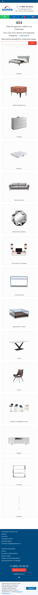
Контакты (4, 536)
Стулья (19, 390)
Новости (4, 534)
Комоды (19, 137)
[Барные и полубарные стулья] (19, 408)
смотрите (24, 35)
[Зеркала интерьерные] (19, 218)
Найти (32, 43)
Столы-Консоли (19, 295)
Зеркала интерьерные (19, 232)
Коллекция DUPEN (7, 539)
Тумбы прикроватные (19, 105)
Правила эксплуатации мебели (10, 558)
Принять (31, 588)
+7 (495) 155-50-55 (25, 7)
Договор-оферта (6, 541)
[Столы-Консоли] (19, 281)
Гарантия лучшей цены (8, 549)
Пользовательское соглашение (10, 560)
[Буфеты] (19, 439)
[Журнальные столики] (19, 313)
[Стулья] (19, 376)
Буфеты (19, 453)
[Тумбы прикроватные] (19, 91)
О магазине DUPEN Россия (9, 531)
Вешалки (19, 516)
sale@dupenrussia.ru (26, 9)
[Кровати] (19, 60)
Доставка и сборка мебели (9, 553)
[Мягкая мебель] (19, 186)
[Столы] (19, 344)
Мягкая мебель (19, 200)
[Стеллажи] (19, 471)
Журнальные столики (19, 326)
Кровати (19, 73)
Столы (19, 358)
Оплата (3, 551)
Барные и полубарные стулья (19, 421)
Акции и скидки (5, 556)
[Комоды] (19, 123)
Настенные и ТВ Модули (19, 263)
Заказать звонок (19, 570)
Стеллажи (19, 485)
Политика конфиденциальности (11, 543)
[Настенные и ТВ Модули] (19, 249)
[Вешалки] (19, 502)
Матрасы (19, 168)
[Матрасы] (19, 155)
